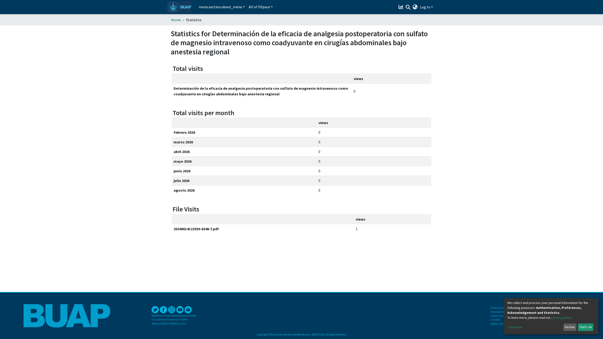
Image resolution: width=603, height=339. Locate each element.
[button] (415, 7)
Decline (570, 327)
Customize (514, 327)
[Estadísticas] (401, 7)
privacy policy (561, 317)
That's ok (585, 327)
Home (176, 19)
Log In (425, 7)
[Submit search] (408, 7)
